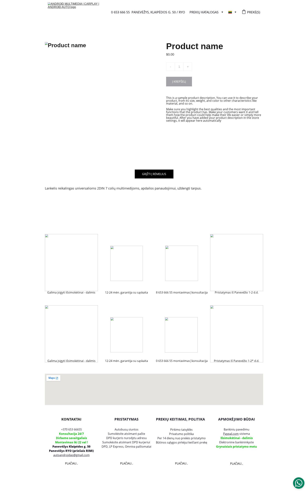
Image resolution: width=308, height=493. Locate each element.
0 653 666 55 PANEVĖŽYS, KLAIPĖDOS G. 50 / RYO (148, 12)
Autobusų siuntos (126, 429)
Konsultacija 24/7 (71, 434)
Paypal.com (231, 434)
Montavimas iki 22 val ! (71, 442)
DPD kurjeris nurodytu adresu (126, 438)
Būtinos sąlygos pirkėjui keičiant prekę (181, 442)
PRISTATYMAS (126, 419)
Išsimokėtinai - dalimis (236, 438)
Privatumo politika (181, 434)
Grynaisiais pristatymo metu (236, 446)
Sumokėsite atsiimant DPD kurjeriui (126, 442)
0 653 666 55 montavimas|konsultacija (181, 361)
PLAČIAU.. (71, 463)
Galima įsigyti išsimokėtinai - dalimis (71, 361)
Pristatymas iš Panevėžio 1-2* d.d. (236, 361)
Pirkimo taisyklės (181, 430)
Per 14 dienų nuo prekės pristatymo (181, 438)
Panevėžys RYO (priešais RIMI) (71, 451)
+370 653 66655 (71, 429)
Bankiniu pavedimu (236, 429)
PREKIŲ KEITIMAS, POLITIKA (180, 419)
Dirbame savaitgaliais (71, 438)
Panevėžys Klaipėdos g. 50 (71, 446)
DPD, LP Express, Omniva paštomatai (126, 446)
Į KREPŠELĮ (179, 82)
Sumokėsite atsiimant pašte (126, 434)
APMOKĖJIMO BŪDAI (236, 419)
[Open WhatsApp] (298, 483)
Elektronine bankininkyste (236, 442)
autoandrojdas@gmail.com (71, 455)
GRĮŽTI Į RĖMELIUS (154, 174)
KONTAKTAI (71, 419)
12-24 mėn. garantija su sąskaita (126, 361)
